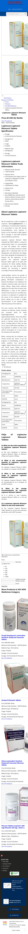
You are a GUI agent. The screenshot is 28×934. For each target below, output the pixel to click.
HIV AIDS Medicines (10, 106)
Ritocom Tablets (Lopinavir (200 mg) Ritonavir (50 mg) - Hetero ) (12, 827)
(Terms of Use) (12, 923)
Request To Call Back (7, 100)
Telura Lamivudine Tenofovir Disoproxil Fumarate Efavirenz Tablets (12, 763)
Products (7, 104)
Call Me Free (15, 915)
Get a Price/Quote (6, 121)
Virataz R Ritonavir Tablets (11, 700)
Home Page (5, 861)
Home (7, 102)
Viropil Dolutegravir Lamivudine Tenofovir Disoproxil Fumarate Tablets (13, 637)
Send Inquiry (7, 98)
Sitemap (5, 870)
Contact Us (5, 868)
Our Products (6, 866)
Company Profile (7, 864)
